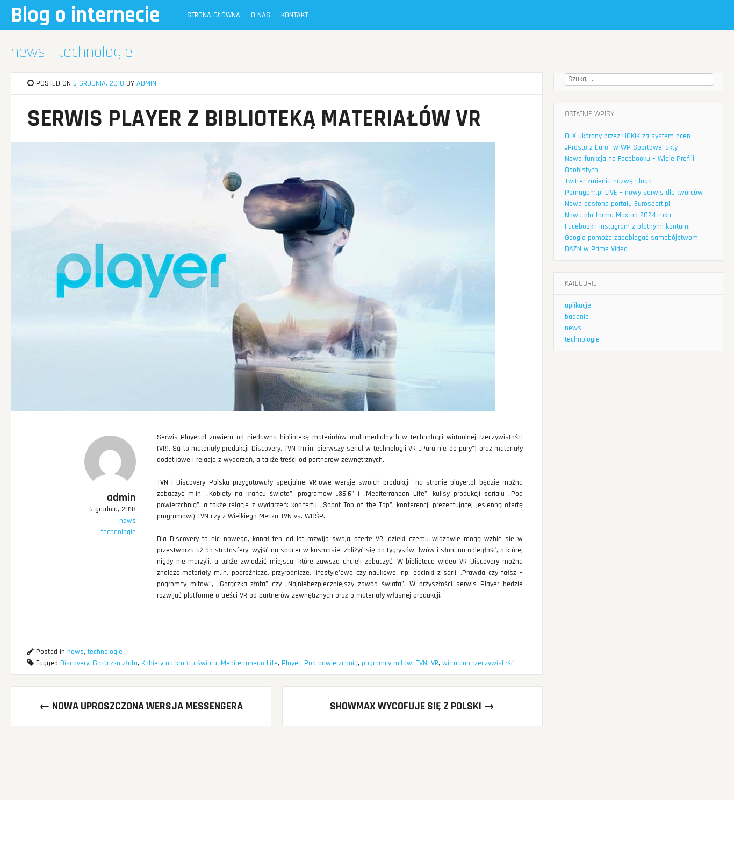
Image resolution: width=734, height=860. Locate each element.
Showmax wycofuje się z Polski (412, 706)
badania (577, 317)
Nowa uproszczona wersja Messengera (141, 706)
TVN (421, 663)
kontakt (294, 15)
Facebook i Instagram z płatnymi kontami (627, 226)
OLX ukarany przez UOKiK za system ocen (627, 136)
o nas (260, 15)
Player (291, 663)
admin (146, 83)
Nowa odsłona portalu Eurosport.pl (617, 204)
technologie (95, 52)
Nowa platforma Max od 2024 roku (618, 215)
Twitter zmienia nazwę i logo (608, 181)
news (28, 52)
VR (434, 663)
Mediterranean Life (249, 663)
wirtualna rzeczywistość (478, 663)
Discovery (74, 663)
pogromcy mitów (387, 663)
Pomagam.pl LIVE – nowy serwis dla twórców (634, 192)
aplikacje (578, 305)
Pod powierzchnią (331, 663)
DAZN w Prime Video (596, 249)
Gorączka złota (115, 663)
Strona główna (213, 15)
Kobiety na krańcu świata (179, 663)
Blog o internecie (85, 15)
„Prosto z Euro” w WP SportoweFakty (621, 147)
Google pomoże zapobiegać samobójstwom (631, 238)
